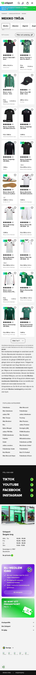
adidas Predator (24, 424)
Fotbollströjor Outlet (9, 449)
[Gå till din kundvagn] (27, 3)
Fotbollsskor (6, 407)
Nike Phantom (24, 421)
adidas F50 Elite (7, 431)
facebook (12, 490)
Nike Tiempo (6, 418)
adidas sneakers (8, 445)
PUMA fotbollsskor (8, 435)
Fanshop (4, 13)
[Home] (7, 3)
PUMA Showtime (25, 431)
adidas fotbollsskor (25, 414)
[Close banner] (34, 8)
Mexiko (24, 13)
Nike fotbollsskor (8, 411)
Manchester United (25, 445)
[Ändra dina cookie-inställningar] (3, 667)
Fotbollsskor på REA (26, 442)
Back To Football (25, 452)
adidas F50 (6, 414)
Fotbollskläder (24, 449)
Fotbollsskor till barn (26, 456)
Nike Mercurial (24, 407)
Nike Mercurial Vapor (9, 456)
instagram (12, 495)
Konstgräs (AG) (24, 428)
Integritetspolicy (20, 672)
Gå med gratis (18, 592)
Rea (4, 424)
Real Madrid (6, 452)
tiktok (8, 479)
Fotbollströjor (23, 411)
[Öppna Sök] (19, 3)
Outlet (4, 442)
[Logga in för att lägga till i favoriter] (15, 40)
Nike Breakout (7, 421)
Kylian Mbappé (7, 428)
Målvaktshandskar (25, 438)
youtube (11, 484)
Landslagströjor (14, 13)
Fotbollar (5, 438)
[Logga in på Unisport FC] (23, 3)
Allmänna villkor (7, 672)
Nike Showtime (24, 435)
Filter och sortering (23, 35)
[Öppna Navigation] (32, 3)
